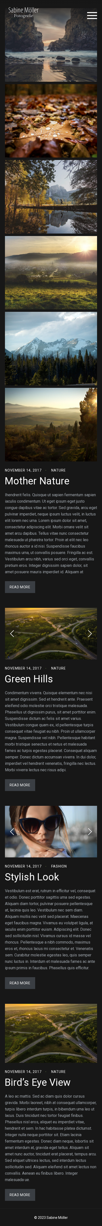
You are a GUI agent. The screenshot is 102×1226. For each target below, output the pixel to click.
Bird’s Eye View (38, 1082)
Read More (20, 587)
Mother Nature (37, 481)
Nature (58, 470)
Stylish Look (32, 877)
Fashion (59, 866)
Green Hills (29, 679)
